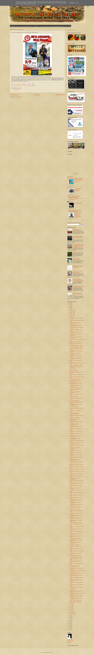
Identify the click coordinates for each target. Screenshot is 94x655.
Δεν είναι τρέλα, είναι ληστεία (73, 370)
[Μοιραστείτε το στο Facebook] (32, 84)
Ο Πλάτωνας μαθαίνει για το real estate (75, 555)
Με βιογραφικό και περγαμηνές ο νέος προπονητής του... (75, 424)
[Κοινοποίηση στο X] (31, 84)
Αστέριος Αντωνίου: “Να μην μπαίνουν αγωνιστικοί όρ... (75, 354)
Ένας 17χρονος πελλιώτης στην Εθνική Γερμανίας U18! (78, 272)
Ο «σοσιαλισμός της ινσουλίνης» (74, 544)
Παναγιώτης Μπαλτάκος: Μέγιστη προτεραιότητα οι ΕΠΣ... (74, 566)
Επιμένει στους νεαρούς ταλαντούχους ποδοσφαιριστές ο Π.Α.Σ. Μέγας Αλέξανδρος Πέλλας (78, 280)
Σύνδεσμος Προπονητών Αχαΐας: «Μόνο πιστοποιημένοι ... (75, 405)
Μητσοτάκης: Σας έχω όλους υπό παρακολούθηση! (74, 419)
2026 (69, 303)
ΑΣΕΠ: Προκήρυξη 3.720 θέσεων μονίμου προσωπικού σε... (75, 332)
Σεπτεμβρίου (71, 315)
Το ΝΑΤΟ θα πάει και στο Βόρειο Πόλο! (75, 387)
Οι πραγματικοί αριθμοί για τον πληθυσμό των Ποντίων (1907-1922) (77, 294)
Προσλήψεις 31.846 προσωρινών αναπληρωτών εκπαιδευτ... (74, 413)
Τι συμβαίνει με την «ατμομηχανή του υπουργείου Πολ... (75, 392)
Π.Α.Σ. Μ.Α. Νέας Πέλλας (26, 85)
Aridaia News (71, 201)
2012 (69, 629)
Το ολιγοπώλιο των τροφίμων (73, 406)
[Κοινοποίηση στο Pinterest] (33, 84)
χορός (35, 85)
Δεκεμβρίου (71, 310)
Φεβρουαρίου (71, 612)
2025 (69, 304)
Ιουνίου (70, 606)
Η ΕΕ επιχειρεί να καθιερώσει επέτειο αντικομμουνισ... (75, 479)
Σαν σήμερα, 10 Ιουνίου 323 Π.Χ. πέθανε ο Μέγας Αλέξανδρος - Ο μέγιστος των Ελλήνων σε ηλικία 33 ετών (78, 237)
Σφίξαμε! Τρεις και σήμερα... (73, 396)
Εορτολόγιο (75, 173)
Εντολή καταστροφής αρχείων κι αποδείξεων (76, 345)
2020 (69, 617)
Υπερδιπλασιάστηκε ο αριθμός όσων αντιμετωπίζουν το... (75, 448)
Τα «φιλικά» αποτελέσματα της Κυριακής (75, 522)
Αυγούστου (71, 316)
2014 (69, 626)
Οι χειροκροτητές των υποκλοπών (74, 417)
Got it (77, 2)
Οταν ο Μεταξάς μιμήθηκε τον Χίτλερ (74, 379)
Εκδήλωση (20, 85)
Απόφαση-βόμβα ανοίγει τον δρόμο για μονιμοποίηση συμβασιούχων (78, 286)
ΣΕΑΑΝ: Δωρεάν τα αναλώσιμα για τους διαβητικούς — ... (75, 591)
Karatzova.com (71, 187)
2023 (69, 307)
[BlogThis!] (30, 84)
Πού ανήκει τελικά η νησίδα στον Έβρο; (75, 600)
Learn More (72, 2)
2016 (69, 623)
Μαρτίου (70, 610)
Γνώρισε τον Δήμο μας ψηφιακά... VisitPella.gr (76, 365)
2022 (69, 309)
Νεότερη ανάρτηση (14, 94)
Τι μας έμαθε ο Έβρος (72, 589)
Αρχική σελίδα (16, 85)
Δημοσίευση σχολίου (16, 89)
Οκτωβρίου (71, 313)
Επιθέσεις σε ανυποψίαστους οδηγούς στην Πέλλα (77, 229)
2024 (69, 306)
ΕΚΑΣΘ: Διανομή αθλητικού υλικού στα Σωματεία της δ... (75, 436)
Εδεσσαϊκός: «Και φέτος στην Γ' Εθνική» (75, 341)
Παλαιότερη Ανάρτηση (60, 94)
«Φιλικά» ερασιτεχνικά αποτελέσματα (75, 538)
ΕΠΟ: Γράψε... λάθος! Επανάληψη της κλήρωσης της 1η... (75, 507)
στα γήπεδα (32, 85)
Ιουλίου (70, 604)
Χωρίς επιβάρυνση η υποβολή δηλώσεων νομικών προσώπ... (75, 325)
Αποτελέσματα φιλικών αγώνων (74, 400)
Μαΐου (70, 607)
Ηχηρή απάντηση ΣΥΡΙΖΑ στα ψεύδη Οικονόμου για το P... (75, 438)
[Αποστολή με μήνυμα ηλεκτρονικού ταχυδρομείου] (29, 84)
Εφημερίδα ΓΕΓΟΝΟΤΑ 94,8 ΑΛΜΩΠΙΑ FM (76, 178)
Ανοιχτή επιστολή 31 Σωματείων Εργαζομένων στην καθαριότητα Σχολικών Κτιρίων (78, 266)
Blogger (51, 652)
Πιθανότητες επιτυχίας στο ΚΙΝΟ (78, 252)
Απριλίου (70, 609)
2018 (69, 620)
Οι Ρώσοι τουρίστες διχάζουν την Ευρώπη (75, 557)
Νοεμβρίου (71, 312)
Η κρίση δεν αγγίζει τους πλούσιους (74, 509)
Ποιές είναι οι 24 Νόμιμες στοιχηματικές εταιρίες (76, 259)
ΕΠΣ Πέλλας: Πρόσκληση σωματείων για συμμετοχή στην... (75, 573)
